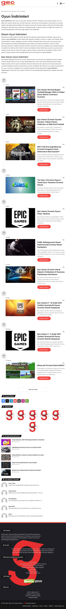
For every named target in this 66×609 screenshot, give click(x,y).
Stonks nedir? (33, 562)
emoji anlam (33, 569)
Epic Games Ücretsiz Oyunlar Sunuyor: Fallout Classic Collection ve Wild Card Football (50, 121)
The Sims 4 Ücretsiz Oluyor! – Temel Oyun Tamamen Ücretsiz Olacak (50, 182)
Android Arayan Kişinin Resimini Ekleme (33, 565)
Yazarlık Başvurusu (59, 606)
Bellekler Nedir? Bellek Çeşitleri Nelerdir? (33, 567)
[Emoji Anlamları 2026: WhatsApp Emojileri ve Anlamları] (6, 442)
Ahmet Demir (12, 491)
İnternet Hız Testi (33, 571)
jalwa (10, 514)
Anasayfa (5, 11)
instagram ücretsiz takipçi (33, 594)
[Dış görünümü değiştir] (58, 4)
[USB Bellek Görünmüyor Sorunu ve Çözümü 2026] (6, 450)
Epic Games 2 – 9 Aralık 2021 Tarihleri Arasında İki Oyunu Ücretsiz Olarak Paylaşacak (49, 336)
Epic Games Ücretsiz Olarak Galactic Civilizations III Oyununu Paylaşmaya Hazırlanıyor (51, 272)
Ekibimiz (51, 606)
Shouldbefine (12, 498)
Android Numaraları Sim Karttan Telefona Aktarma (33, 564)
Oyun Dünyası (12, 11)
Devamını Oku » (44, 110)
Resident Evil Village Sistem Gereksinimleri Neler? (26, 470)
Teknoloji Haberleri (31, 603)
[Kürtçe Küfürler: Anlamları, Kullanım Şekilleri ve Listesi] (6, 457)
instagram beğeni (33, 597)
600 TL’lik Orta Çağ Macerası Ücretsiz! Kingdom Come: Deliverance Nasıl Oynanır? (49, 149)
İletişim (46, 606)
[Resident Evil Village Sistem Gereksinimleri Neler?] (6, 472)
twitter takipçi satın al (33, 592)
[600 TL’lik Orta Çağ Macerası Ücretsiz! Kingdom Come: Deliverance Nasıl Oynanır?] (20, 152)
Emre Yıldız (12, 483)
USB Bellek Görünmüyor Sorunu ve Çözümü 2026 (26, 447)
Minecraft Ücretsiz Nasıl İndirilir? (50, 365)
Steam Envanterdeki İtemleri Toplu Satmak (24, 462)
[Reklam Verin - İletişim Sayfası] (9, 415)
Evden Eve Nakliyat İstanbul (33, 595)
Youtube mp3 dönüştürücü (33, 573)
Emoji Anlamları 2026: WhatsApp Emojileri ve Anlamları (28, 439)
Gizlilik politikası (27, 606)
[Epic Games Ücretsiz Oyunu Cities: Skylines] (20, 218)
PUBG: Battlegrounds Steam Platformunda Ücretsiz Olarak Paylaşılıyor (49, 244)
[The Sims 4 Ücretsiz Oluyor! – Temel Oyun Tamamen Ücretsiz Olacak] (20, 185)
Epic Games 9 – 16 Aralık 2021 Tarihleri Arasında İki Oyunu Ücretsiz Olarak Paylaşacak (49, 305)
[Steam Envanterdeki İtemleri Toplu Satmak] (6, 465)
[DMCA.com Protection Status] (29, 582)
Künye (41, 606)
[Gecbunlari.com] (8, 3)
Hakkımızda (35, 606)
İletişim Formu (32, 538)
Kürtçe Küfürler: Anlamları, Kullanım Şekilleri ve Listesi (28, 455)
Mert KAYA (12, 506)
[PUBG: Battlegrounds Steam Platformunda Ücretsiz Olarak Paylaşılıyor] (20, 247)
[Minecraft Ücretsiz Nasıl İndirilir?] (20, 370)
